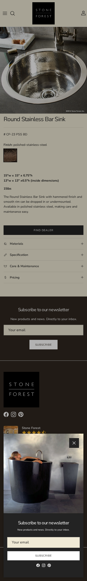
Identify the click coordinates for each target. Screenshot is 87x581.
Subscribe (43, 555)
